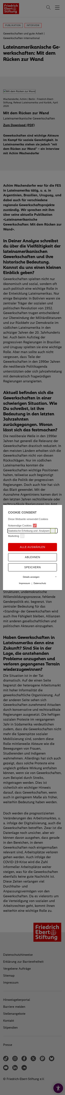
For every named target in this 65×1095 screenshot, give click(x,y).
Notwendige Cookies (20, 525)
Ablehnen (32, 557)
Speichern (32, 567)
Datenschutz (40, 583)
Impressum (24, 583)
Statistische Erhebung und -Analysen (29, 530)
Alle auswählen (32, 547)
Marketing (13, 536)
